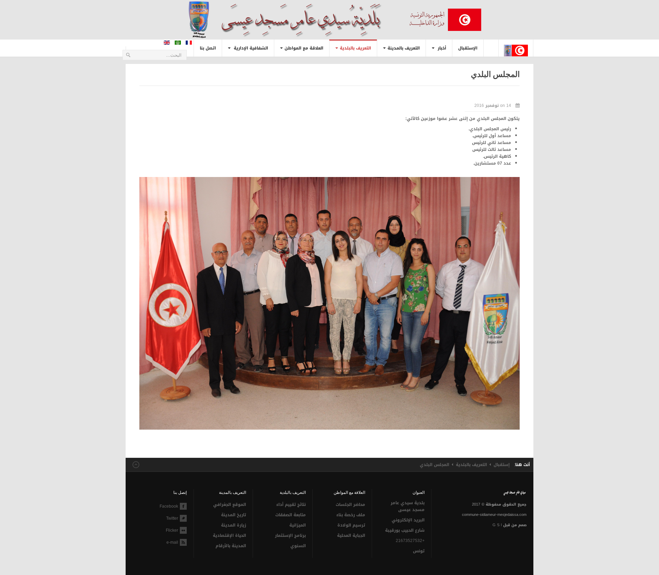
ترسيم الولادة (351, 525)
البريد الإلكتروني (408, 520)
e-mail (172, 542)
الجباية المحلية (351, 535)
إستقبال (502, 464)
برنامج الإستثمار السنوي (290, 541)
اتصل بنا (208, 48)
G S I (497, 525)
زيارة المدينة (233, 525)
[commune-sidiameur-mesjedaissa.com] (516, 45)
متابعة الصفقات (290, 515)
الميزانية (297, 525)
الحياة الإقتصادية (229, 535)
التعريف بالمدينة (404, 48)
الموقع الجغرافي (229, 504)
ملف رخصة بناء (350, 515)
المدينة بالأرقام (231, 546)
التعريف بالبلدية (355, 48)
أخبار (441, 48)
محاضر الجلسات (350, 504)
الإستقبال (467, 48)
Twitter (172, 518)
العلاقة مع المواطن (304, 48)
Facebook (169, 506)
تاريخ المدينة (233, 515)
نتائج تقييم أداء (290, 504)
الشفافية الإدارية (250, 48)
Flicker (172, 530)
